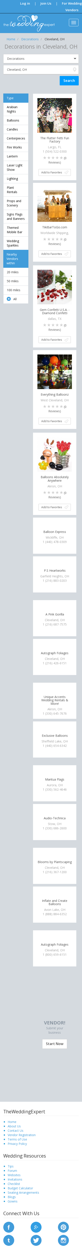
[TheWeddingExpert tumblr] (8, 1240)
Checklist (14, 1184)
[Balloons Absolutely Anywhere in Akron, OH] (54, 454)
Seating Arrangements (23, 1192)
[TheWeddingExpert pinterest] (63, 1227)
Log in (25, 3)
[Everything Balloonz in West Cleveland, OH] (54, 371)
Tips (11, 1166)
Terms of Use (17, 1139)
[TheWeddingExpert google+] (36, 1227)
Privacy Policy (17, 1144)
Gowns (12, 1201)
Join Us (45, 3)
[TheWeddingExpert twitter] (36, 1240)
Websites (14, 1175)
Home (12, 1122)
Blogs (12, 1197)
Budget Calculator (20, 1188)
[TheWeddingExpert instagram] (63, 1240)
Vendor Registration (22, 1135)
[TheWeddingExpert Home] (27, 20)
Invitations (15, 1179)
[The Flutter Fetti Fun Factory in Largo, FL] (54, 115)
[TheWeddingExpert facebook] (8, 1227)
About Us (14, 1126)
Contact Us (15, 1130)
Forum (12, 1171)
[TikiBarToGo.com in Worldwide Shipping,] (54, 204)
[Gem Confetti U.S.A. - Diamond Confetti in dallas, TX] (54, 287)
